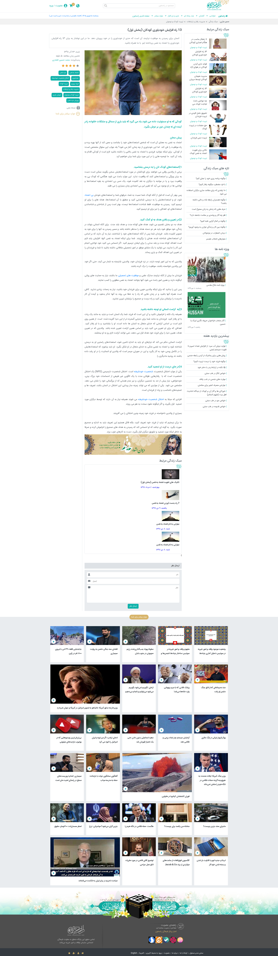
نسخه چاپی (71, 107)
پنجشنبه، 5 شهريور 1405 (90, 15)
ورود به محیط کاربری (154, 953)
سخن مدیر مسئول (196, 953)
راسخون (221, 16)
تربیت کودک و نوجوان (174, 21)
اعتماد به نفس (74, 72)
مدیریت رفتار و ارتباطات (196, 21)
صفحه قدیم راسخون (140, 16)
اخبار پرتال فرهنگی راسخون (166, 931)
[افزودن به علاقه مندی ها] (69, 953)
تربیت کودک (64, 83)
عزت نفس (63, 72)
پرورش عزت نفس (73, 100)
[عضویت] (74, 953)
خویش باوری (57, 95)
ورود (51, 6)
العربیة (141, 953)
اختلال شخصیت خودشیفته (151, 399)
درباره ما (175, 953)
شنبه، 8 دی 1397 (163, 529)
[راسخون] (218, 9)
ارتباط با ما (183, 953)
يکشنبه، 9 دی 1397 (159, 508)
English (134, 953)
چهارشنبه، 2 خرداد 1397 (150, 487)
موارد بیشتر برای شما (65, 114)
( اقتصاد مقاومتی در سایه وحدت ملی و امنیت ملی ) (65, 15)
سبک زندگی (213, 21)
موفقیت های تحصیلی (128, 276)
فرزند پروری (75, 83)
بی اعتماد (89, 195)
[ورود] (78, 953)
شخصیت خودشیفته (143, 372)
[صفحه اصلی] (82, 953)
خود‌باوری (75, 78)
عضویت (59, 6)
